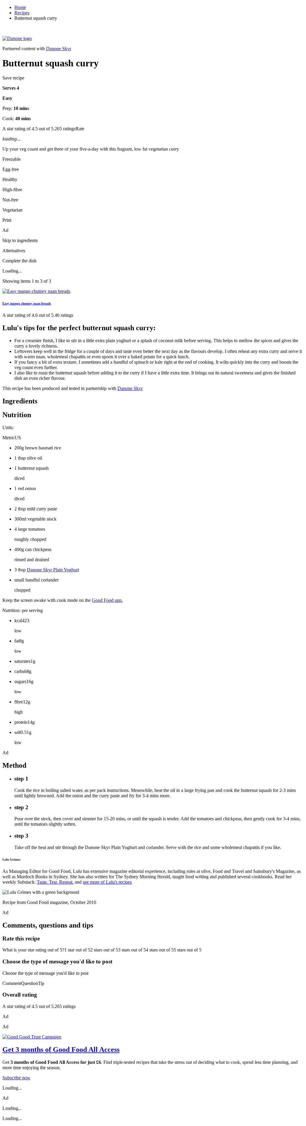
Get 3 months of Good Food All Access (61, 1049)
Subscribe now (16, 1077)
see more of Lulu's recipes (107, 882)
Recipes (21, 12)
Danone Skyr (58, 48)
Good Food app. (107, 600)
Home (20, 7)
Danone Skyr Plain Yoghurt (53, 569)
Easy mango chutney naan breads (26, 303)
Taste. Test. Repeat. (55, 882)
